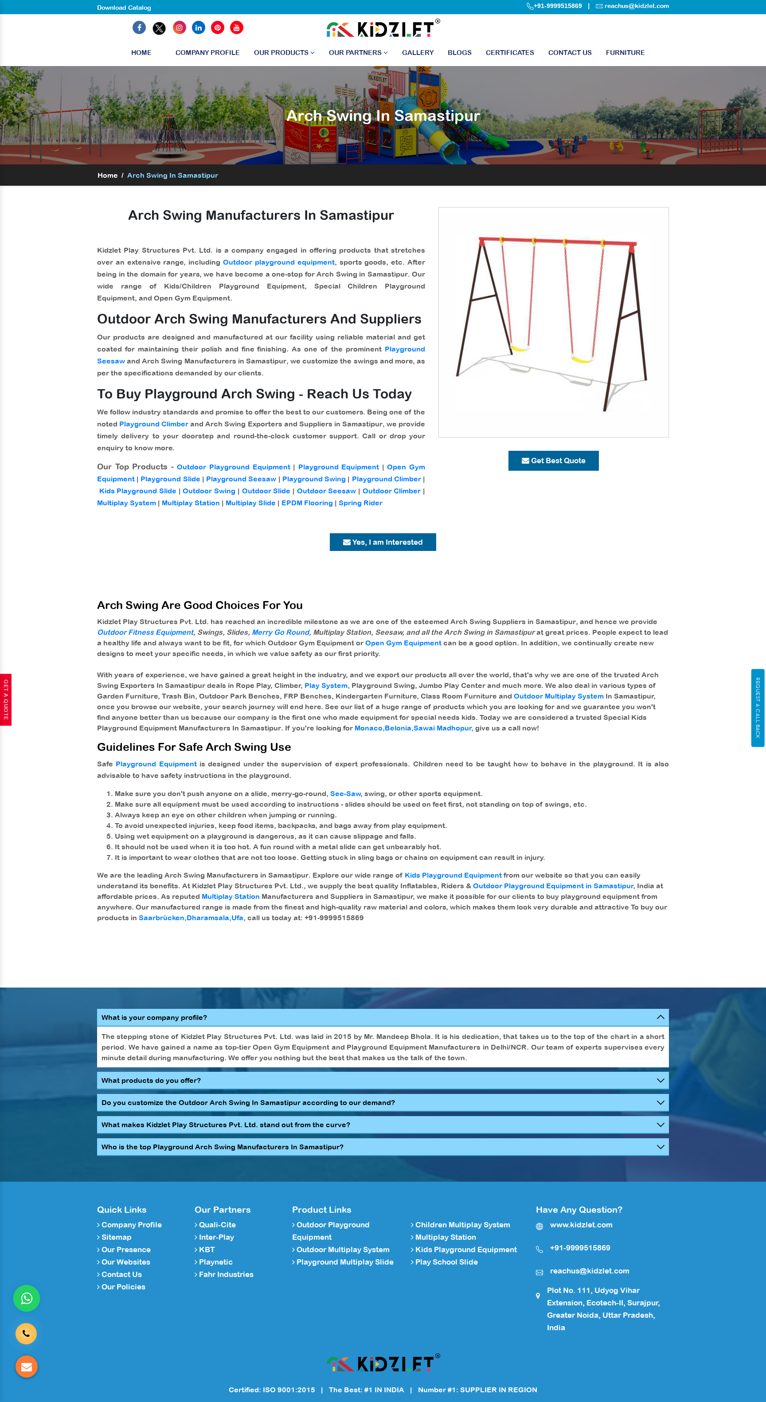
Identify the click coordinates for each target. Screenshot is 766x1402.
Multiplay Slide (251, 503)
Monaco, (370, 728)
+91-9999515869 (558, 5)
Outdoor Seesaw (326, 491)
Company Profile (208, 52)
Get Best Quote (557, 460)
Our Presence (125, 1249)
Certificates (510, 52)
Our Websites (125, 1262)
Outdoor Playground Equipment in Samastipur (553, 886)
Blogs (460, 52)
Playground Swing (314, 479)
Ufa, (238, 918)
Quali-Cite (216, 1224)
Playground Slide (170, 479)
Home (141, 52)
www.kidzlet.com (581, 1224)
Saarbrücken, (163, 918)
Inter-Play (215, 1237)
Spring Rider (361, 503)
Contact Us (570, 52)
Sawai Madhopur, (443, 728)
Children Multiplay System (462, 1224)
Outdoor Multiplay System (559, 696)
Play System (326, 685)
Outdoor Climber (392, 491)
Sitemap (116, 1237)
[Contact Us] (26, 1327)
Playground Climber (153, 424)
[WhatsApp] (27, 1298)
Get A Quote (6, 700)
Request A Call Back (757, 707)
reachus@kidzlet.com (637, 5)
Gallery (418, 52)
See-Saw (345, 793)
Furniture (625, 52)
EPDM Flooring (307, 503)
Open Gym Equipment (403, 643)
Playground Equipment (338, 467)
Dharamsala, (209, 918)
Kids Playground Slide (137, 491)
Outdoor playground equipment (279, 262)
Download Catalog (124, 7)
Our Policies (122, 1286)
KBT (206, 1249)
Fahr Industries (225, 1274)
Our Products (282, 52)
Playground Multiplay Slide (344, 1262)
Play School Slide (446, 1262)
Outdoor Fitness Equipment (145, 632)
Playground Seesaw (241, 479)
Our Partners (356, 52)
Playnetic (215, 1262)
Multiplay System (126, 503)
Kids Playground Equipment (453, 875)
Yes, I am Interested (387, 542)
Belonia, (399, 728)
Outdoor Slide (266, 491)
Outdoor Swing (209, 491)
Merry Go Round (280, 632)
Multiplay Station (191, 503)
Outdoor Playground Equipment (233, 467)
